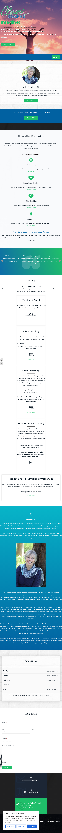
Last (33, 729)
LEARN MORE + (31, 171)
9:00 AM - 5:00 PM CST (53, 671)
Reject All (21, 826)
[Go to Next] (60, 261)
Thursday (6, 685)
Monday (5, 671)
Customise (10, 826)
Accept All (32, 826)
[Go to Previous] (2, 261)
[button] (8, 44)
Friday (5, 689)
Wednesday (6, 680)
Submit (6, 767)
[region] (21, 820)
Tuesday (5, 675)
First (3, 729)
